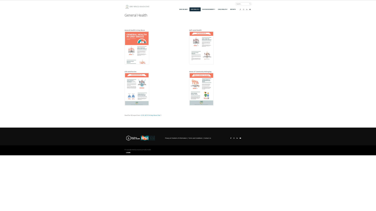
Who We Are (183, 9)
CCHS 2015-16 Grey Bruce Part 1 (151, 115)
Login (128, 152)
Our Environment (208, 9)
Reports (233, 9)
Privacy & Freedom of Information (176, 138)
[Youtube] (250, 9)
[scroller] (372, 208)
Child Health (222, 9)
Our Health (194, 9)
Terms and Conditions (195, 138)
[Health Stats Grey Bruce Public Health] (138, 6)
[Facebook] (240, 9)
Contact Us (207, 138)
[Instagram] (243, 9)
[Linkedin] (246, 9)
